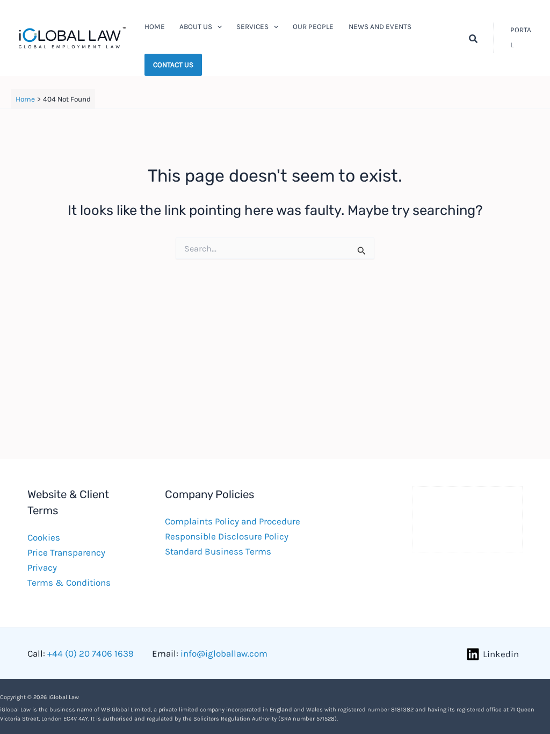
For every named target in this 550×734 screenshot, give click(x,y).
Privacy (42, 567)
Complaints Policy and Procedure (232, 521)
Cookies (43, 537)
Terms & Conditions (69, 582)
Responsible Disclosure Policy (226, 536)
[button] (217, 27)
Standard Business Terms (218, 551)
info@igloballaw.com (223, 653)
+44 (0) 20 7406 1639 (90, 653)
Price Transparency (66, 552)
